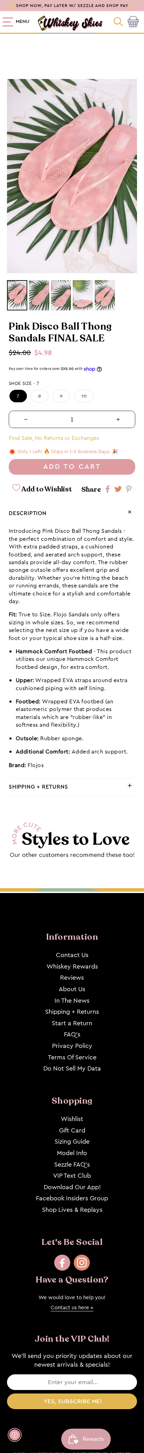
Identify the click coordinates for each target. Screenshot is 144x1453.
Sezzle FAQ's (72, 1164)
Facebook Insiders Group (72, 1198)
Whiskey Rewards (72, 966)
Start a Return (72, 1023)
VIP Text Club (72, 1175)
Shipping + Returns (72, 1011)
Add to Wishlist (46, 489)
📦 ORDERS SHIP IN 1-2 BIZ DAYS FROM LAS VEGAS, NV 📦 (72, 5)
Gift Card (72, 1130)
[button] (119, 22)
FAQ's (72, 1034)
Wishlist (72, 1118)
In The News (72, 1000)
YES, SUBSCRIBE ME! (73, 1401)
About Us (72, 989)
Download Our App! (72, 1187)
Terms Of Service (72, 1057)
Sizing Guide (72, 1141)
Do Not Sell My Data (72, 1068)
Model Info (72, 1153)
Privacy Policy (72, 1045)
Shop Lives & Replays (72, 1209)
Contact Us (72, 955)
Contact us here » (72, 1307)
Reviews (72, 977)
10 (84, 396)
